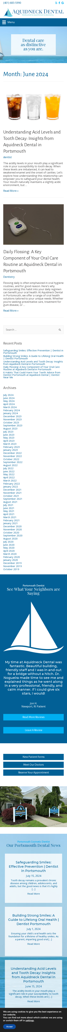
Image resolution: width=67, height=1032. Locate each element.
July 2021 (8, 505)
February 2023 (11, 447)
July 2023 (8, 431)
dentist (7, 157)
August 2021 (10, 501)
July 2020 (8, 541)
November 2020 (12, 529)
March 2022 (10, 480)
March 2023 (10, 443)
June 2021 (8, 508)
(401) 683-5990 (12, 3)
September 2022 (12, 462)
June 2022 (8, 471)
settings (30, 1020)
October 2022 (11, 459)
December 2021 (12, 489)
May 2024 (8, 401)
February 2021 (11, 520)
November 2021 (12, 492)
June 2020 (8, 544)
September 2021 (12, 498)
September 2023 (12, 425)
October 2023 (11, 422)
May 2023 (8, 437)
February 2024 (11, 410)
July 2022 (8, 468)
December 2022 (12, 453)
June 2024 (8, 398)
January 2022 (10, 486)
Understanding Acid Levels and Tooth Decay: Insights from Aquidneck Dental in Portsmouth (33, 363)
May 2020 (8, 547)
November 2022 (12, 456)
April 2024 (9, 404)
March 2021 (10, 517)
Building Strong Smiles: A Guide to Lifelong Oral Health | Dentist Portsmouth (33, 357)
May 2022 (8, 474)
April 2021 (9, 514)
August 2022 (10, 465)
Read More (33, 893)
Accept (9, 1026)
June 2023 (8, 434)
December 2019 (12, 563)
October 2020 (11, 532)
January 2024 (10, 413)
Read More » (11, 191)
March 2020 (10, 553)
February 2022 (11, 483)
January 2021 (10, 523)
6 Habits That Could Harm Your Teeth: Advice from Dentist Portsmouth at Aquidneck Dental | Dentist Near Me (31, 375)
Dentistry (9, 277)
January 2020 (10, 559)
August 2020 (10, 538)
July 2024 (8, 394)
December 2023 (12, 416)
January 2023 (10, 449)
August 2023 (10, 428)
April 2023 (9, 440)
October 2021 (11, 495)
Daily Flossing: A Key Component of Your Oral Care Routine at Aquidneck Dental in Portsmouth (31, 368)
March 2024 (10, 407)
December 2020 (12, 526)
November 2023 (12, 419)
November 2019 (12, 566)
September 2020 (12, 535)
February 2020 (11, 557)
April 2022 (9, 477)
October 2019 (11, 569)
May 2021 (8, 511)
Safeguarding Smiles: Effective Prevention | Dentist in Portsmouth (33, 351)
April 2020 (9, 550)
